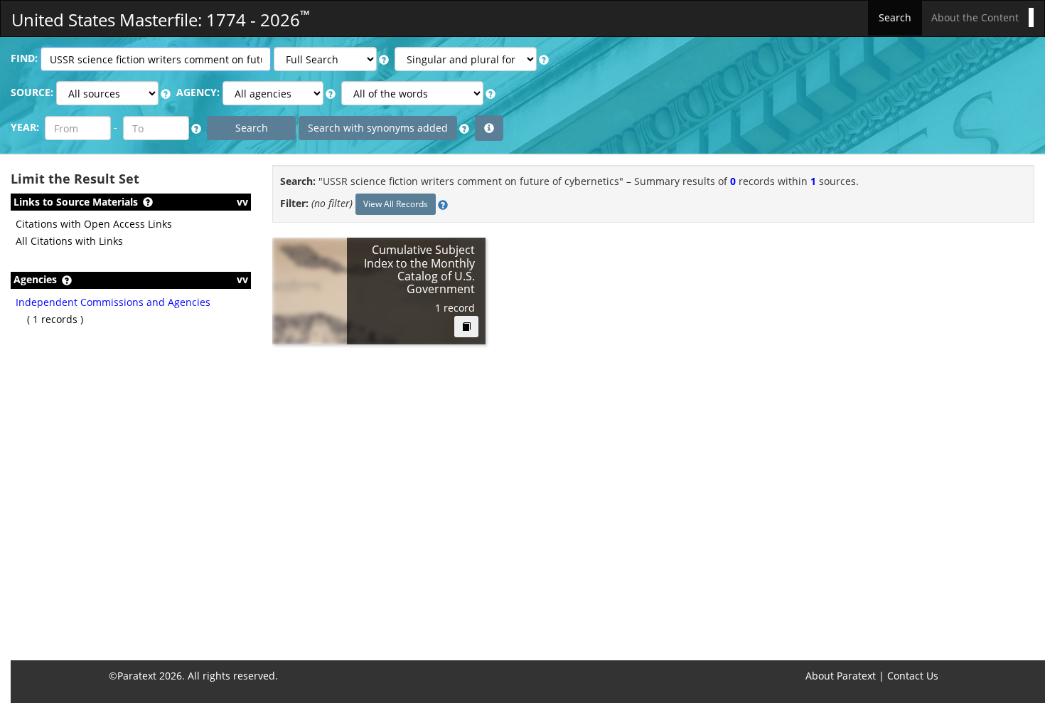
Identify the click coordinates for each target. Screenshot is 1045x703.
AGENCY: (198, 92)
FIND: (24, 58)
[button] (384, 60)
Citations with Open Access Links (94, 224)
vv (242, 201)
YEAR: (25, 127)
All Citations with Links (69, 241)
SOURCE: (32, 92)
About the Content (975, 17)
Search (895, 17)
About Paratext (840, 675)
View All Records (395, 204)
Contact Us (912, 675)
